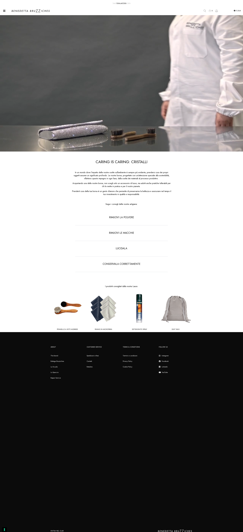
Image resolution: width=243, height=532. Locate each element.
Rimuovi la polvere (121, 217)
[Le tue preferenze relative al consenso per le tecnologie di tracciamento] (4, 529)
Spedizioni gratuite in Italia (121, 3)
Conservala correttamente (121, 264)
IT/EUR (238, 10)
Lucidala (121, 248)
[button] (121, 219)
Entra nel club (57, 531)
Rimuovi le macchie (121, 233)
